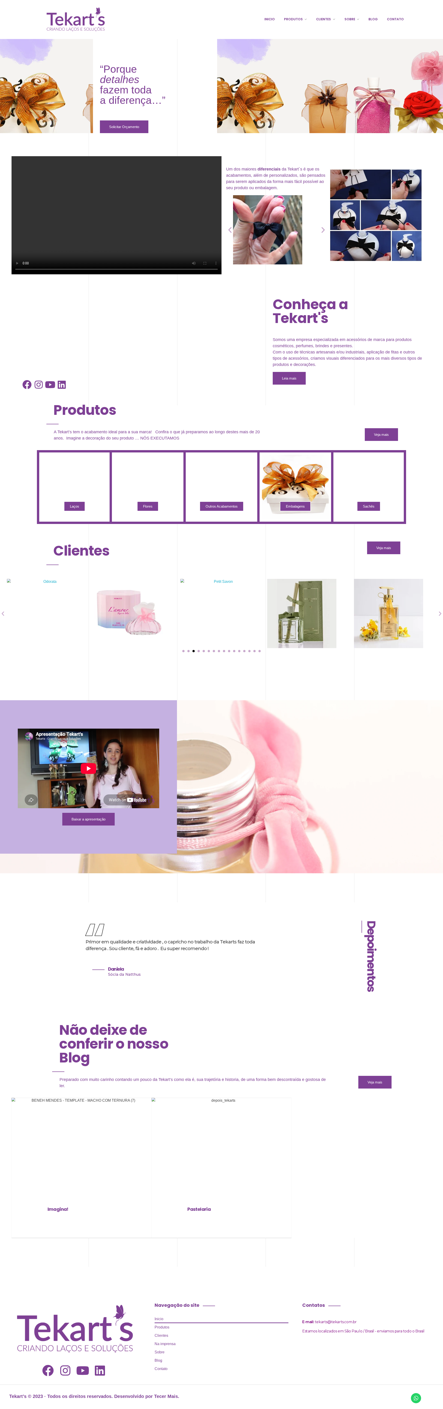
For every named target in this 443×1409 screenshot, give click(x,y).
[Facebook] (27, 384)
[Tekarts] (75, 18)
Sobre (160, 1352)
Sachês (368, 506)
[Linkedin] (61, 384)
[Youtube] (50, 384)
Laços (74, 506)
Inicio (159, 1319)
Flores (148, 506)
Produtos (162, 1327)
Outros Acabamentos (222, 506)
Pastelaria (199, 1209)
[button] (230, 229)
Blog (158, 1360)
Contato (161, 1369)
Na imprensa (165, 1344)
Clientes (161, 1335)
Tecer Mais (166, 1396)
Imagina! (58, 1209)
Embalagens (295, 506)
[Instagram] (38, 384)
